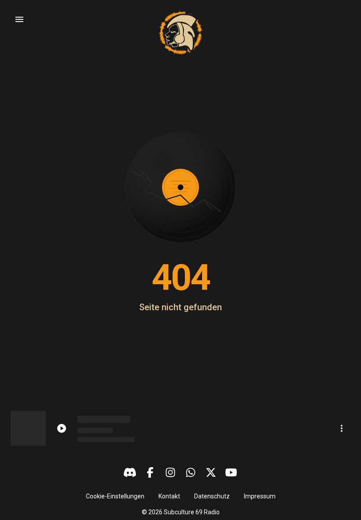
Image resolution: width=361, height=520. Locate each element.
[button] (115, 496)
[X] (211, 472)
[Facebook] (150, 472)
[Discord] (130, 472)
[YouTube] (231, 472)
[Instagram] (170, 472)
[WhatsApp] (190, 472)
